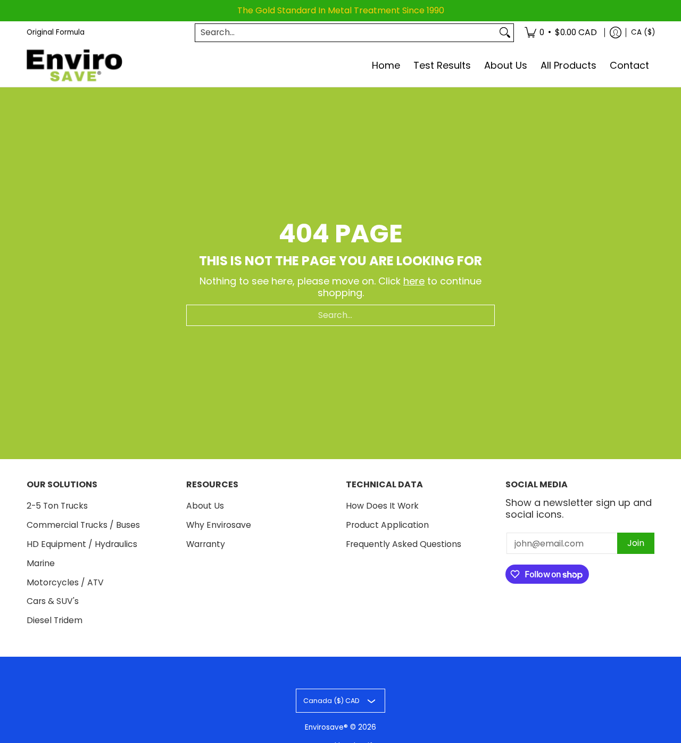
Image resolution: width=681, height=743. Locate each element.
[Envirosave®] (74, 65)
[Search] (504, 33)
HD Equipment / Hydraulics (82, 544)
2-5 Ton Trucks (57, 506)
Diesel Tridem (54, 620)
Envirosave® (326, 727)
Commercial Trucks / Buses (83, 525)
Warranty (205, 544)
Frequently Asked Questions (403, 544)
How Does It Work (382, 506)
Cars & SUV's (53, 601)
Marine (41, 563)
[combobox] (345, 33)
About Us (205, 506)
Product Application (387, 525)
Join (635, 543)
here (414, 281)
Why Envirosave (218, 525)
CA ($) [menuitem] (643, 32)
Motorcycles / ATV (65, 582)
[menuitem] (561, 32)
